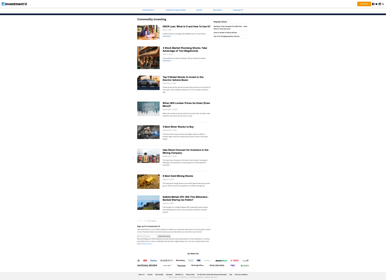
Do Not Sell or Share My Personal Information (212, 274)
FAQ (230, 274)
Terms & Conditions (241, 274)
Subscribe (364, 4)
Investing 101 (238, 10)
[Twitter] (376, 4)
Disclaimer (169, 274)
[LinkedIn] (380, 4)
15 (145, 221)
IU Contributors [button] (148, 10)
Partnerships (159, 274)
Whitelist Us (179, 274)
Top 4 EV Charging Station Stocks (226, 36)
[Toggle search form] (383, 4)
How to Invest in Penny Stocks (225, 33)
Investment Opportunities (175, 10)
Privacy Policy (146, 244)
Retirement (217, 10)
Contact (150, 274)
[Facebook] (373, 4)
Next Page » (152, 221)
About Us (142, 274)
